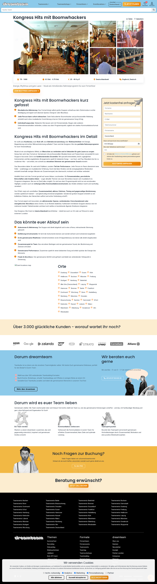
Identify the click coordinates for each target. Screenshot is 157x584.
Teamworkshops (63, 4)
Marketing (80, 573)
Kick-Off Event (52, 556)
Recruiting (50, 544)
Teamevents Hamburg (21, 513)
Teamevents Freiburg (119, 510)
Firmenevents (85, 544)
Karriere (115, 544)
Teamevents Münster (21, 521)
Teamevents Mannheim (86, 518)
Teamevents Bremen (86, 504)
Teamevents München (119, 518)
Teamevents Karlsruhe (21, 515)
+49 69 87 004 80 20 (113, 378)
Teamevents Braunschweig (55, 504)
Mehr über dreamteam (26, 389)
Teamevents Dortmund (21, 507)
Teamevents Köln (84, 515)
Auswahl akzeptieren (77, 578)
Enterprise (116, 556)
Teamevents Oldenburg (86, 521)
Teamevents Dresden (53, 507)
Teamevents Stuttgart (21, 524)
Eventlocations (99, 4)
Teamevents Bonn (19, 504)
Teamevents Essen (53, 510)
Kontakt (115, 550)
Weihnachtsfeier (53, 550)
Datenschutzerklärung (123, 154)
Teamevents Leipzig (118, 515)
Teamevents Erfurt (20, 510)
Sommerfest (51, 541)
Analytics (68, 573)
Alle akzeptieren (99, 578)
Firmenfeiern (81, 4)
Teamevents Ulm (52, 524)
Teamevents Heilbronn (119, 513)
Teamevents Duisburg (119, 507)
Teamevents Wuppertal (119, 524)
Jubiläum (50, 553)
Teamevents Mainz (53, 518)
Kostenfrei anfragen (122, 164)
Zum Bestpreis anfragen (25, 91)
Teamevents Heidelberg (87, 513)
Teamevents (43, 4)
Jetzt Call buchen (78, 486)
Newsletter (116, 547)
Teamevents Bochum (119, 501)
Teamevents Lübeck (20, 518)
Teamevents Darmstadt (119, 504)
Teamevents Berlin (52, 501)
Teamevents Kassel (53, 515)
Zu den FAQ (78, 466)
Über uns (115, 541)
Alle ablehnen (56, 578)
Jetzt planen (132, 4)
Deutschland (114, 4)
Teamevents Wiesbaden (87, 524)
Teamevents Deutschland (55, 527)
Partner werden (118, 553)
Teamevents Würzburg (21, 527)
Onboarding (51, 547)
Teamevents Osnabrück (119, 521)
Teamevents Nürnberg (54, 521)
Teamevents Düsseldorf (87, 507)
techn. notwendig (52, 573)
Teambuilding (84, 556)
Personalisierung (96, 573)
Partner (111, 573)
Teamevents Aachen (20, 501)
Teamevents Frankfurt (86, 510)
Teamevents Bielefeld (86, 501)
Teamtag (83, 550)
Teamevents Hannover (54, 513)
